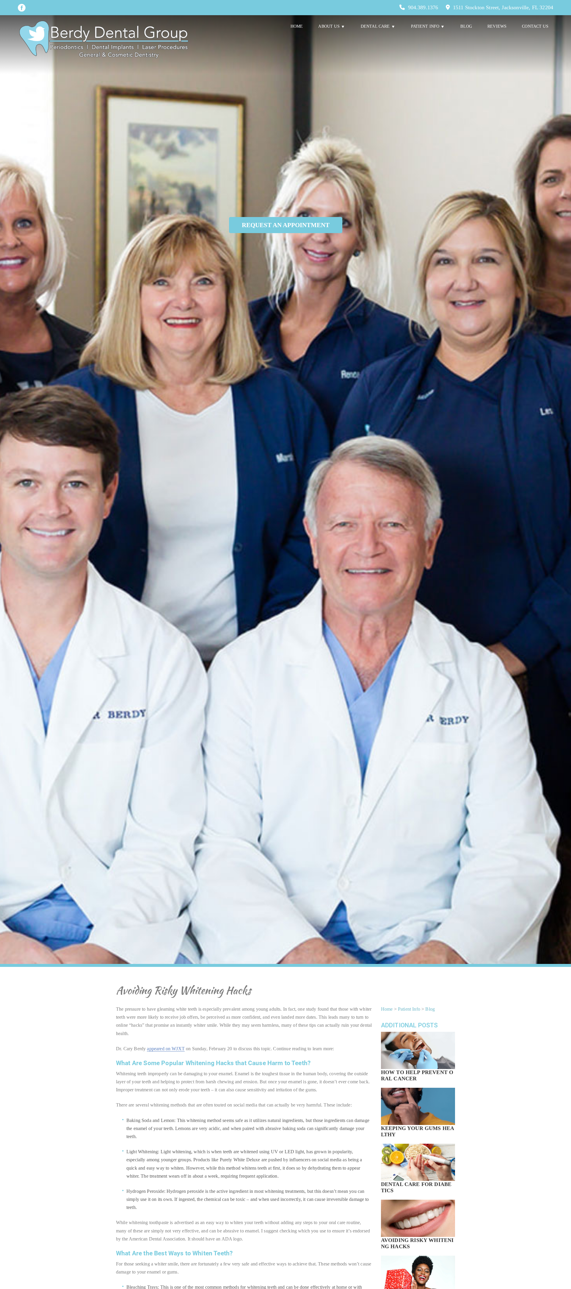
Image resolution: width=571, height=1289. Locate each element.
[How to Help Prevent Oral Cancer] (418, 1058)
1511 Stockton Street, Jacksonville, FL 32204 (503, 7)
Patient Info (409, 1009)
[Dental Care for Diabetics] (418, 1170)
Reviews (496, 26)
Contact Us (535, 26)
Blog (466, 26)
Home (297, 26)
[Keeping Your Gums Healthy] (418, 1114)
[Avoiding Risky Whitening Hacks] (418, 1226)
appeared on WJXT (166, 1048)
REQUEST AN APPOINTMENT (286, 224)
